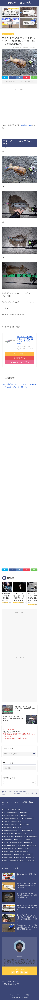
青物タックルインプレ (27, 860)
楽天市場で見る (19, 358)
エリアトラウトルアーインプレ (12, 818)
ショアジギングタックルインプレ (12, 821)
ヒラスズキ (17, 827)
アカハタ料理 (25, 812)
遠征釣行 (30, 857)
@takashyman (26, 125)
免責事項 (27, 995)
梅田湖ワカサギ (8, 851)
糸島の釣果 (28, 854)
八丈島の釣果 (8, 839)
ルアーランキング (21, 833)
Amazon (6, 809)
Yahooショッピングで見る (19, 362)
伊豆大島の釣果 (20, 836)
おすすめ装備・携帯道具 (10, 812)
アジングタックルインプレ (11, 815)
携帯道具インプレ (17, 842)
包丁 (6, 842)
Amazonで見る (19, 354)
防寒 (5, 860)
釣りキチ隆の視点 (19, 2)
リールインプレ (8, 833)
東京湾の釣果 (32, 845)
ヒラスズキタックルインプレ (11, 830)
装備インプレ (20, 857)
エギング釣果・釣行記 (8, 34)
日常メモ (22, 845)
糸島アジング (8, 857)
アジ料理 (25, 815)
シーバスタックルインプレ (11, 824)
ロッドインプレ (8, 836)
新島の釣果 (28, 842)
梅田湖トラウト (24, 848)
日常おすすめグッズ (9, 845)
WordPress (16, 809)
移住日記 (18, 854)
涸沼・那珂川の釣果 (22, 851)
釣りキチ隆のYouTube (11, 732)
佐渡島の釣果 (33, 836)
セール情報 (7, 827)
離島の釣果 (14, 860)
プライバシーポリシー (15, 995)
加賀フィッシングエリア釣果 (23, 839)
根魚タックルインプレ (10, 848)
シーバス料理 (25, 824)
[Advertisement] (19, 105)
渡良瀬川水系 (8, 854)
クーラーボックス (28, 818)
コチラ (22, 981)
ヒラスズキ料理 (27, 830)
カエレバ (28, 346)
